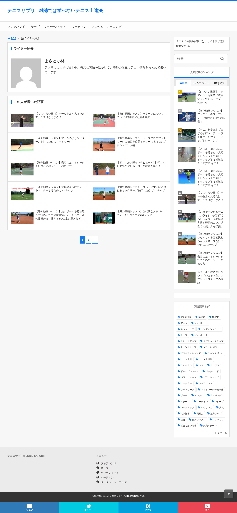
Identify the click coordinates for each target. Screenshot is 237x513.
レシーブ (219, 401)
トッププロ (215, 365)
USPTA (215, 317)
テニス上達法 (205, 359)
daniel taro (186, 317)
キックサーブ (187, 329)
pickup (201, 317)
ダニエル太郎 (210, 347)
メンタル (198, 395)
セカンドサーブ (188, 347)
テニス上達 (186, 359)
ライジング (215, 395)
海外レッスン (199, 419)
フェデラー (186, 383)
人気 (221, 407)
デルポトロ (186, 365)
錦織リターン (210, 425)
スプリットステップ (213, 341)
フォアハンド (16, 26)
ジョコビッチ (201, 335)
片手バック (218, 419)
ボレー (184, 395)
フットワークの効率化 (212, 389)
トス (201, 365)
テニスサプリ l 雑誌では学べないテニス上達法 (55, 10)
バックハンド (212, 371)
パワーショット (55, 26)
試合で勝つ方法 (188, 425)
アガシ (184, 323)
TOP (13, 38)
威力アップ (215, 413)
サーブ (35, 26)
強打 (183, 419)
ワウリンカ (206, 407)
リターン (185, 401)
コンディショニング (211, 329)
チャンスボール (215, 353)
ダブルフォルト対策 (191, 353)
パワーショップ (211, 377)
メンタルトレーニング (106, 26)
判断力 (200, 413)
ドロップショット (189, 371)
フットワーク (187, 389)
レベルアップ (187, 407)
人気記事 (185, 413)
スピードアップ (188, 341)
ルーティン (78, 26)
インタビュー (201, 323)
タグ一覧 (222, 432)
